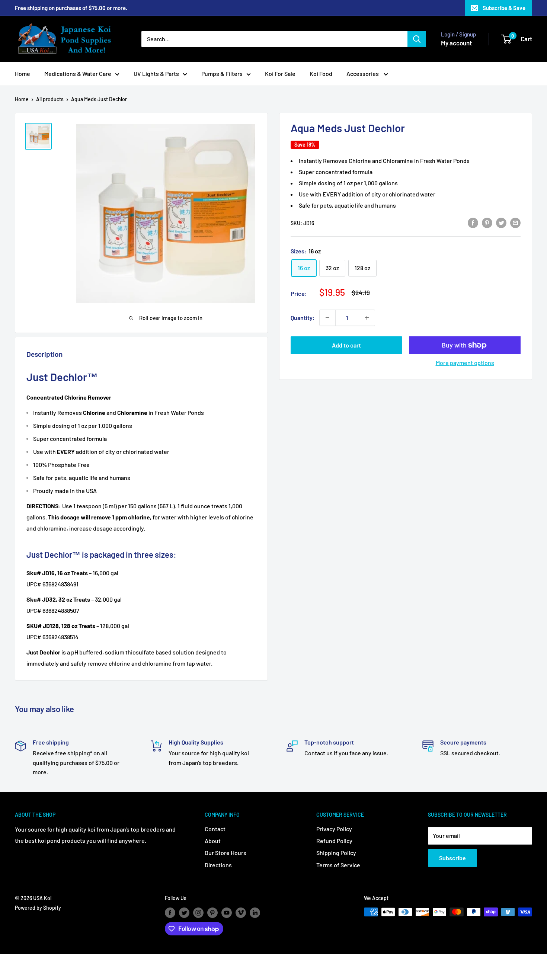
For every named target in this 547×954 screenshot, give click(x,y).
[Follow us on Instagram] (198, 912)
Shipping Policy (336, 852)
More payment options (465, 362)
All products (50, 99)
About (213, 840)
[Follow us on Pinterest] (212, 912)
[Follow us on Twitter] (184, 912)
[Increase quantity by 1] (367, 318)
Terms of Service (338, 864)
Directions (218, 864)
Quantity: (303, 317)
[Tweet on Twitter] (501, 222)
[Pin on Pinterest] (487, 222)
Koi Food (321, 73)
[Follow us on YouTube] (226, 912)
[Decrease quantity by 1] (327, 318)
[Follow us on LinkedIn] (255, 912)
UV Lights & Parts (156, 73)
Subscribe (452, 857)
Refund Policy (334, 840)
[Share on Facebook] (473, 222)
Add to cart (346, 345)
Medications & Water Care (77, 73)
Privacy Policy (334, 828)
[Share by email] (515, 222)
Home (22, 73)
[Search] (416, 39)
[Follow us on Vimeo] (241, 912)
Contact (215, 828)
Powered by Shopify (38, 908)
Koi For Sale (280, 73)
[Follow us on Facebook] (170, 912)
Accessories (363, 73)
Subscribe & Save (504, 7)
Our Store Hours (225, 852)
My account (456, 43)
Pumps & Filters (222, 73)
